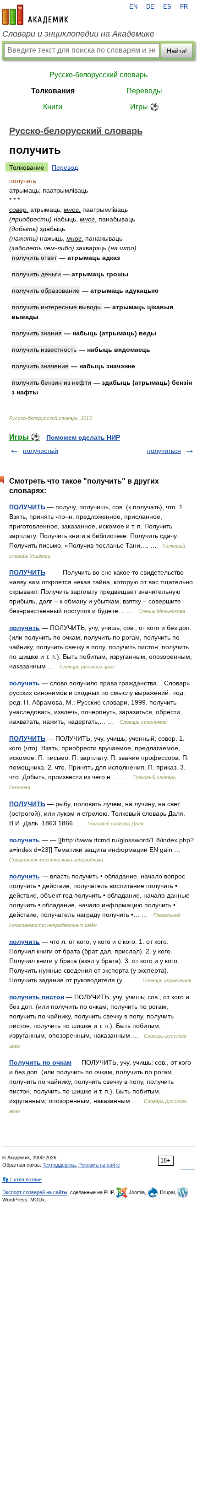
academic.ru (35, 15)
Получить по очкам (40, 1062)
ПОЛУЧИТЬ (27, 507)
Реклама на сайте (99, 1165)
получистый (40, 450)
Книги (52, 107)
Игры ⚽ (144, 107)
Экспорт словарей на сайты (34, 1192)
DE (150, 7)
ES (167, 7)
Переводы (144, 91)
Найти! (177, 50)
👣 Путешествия (22, 1179)
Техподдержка (59, 1165)
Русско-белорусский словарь (98, 75)
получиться (164, 450)
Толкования (53, 91)
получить (24, 627)
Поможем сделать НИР (83, 437)
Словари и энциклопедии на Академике (78, 33)
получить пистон (36, 997)
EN (133, 7)
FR (184, 7)
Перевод (65, 167)
